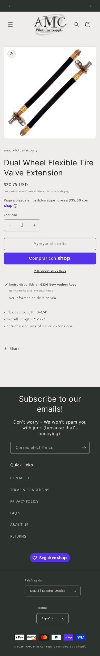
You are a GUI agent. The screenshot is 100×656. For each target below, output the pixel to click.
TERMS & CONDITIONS (29, 490)
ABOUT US (19, 525)
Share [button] (14, 349)
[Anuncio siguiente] (90, 5)
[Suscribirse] (83, 448)
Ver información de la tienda (32, 298)
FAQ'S (15, 513)
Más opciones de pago (50, 270)
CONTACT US (21, 478)
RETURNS (18, 536)
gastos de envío (18, 191)
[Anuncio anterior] (9, 5)
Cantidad (10, 215)
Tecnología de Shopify (71, 646)
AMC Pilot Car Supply (40, 646)
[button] (10, 24)
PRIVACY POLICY (24, 502)
